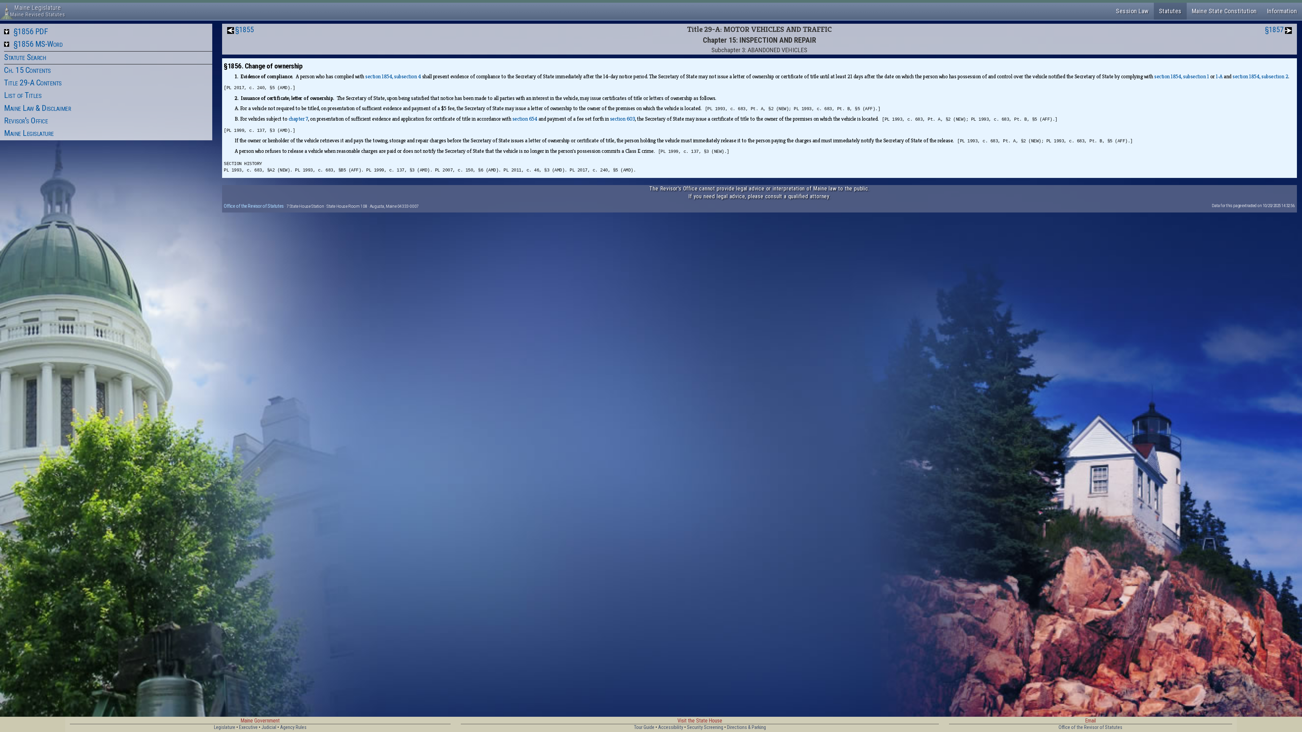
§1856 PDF (31, 31)
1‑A (1219, 76)
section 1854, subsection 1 (1181, 76)
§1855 (244, 29)
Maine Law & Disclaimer (37, 108)
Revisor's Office (26, 120)
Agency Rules (293, 727)
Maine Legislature (29, 133)
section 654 (524, 118)
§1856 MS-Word (38, 44)
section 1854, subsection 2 (1260, 76)
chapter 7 (298, 118)
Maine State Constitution (1224, 11)
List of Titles (22, 95)
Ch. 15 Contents (27, 70)
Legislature (224, 727)
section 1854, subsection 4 (393, 76)
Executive (248, 727)
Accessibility (670, 727)
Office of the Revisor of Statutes (254, 206)
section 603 (622, 118)
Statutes (1170, 11)
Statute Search (25, 57)
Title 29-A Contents (33, 82)
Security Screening (705, 727)
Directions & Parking (746, 727)
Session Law (1132, 11)
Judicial (268, 727)
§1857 (1274, 29)
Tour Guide (644, 727)
